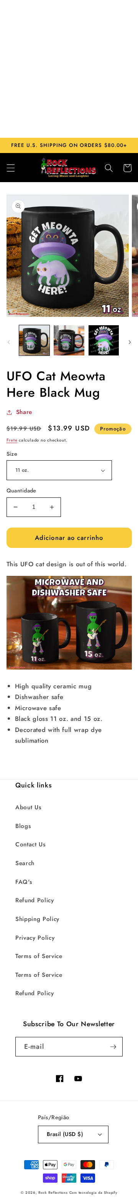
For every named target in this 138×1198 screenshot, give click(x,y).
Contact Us (30, 844)
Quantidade (21, 490)
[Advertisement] (69, 69)
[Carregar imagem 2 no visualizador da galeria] (69, 340)
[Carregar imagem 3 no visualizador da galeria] (104, 340)
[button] (10, 168)
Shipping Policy (37, 919)
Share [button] (24, 412)
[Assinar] (113, 1047)
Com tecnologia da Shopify (93, 1192)
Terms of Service (38, 956)
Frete (12, 440)
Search (24, 863)
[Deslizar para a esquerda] (8, 342)
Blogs (23, 826)
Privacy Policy (34, 938)
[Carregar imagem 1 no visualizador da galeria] (34, 340)
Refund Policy (34, 900)
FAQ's (23, 882)
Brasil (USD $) (65, 1134)
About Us (28, 807)
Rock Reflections (52, 1192)
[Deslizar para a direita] (129, 342)
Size (12, 454)
